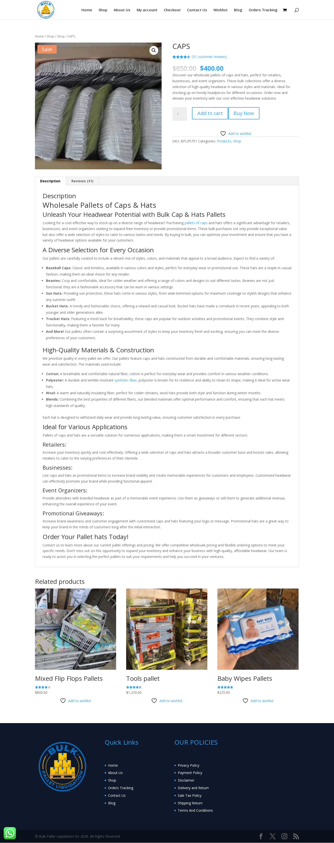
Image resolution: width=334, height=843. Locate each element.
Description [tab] (50, 181)
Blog (238, 10)
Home (86, 10)
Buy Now (244, 113)
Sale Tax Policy (189, 795)
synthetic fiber (125, 380)
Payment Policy (190, 772)
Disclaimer (186, 780)
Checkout (172, 10)
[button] (153, 50)
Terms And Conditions (195, 810)
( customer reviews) (209, 56)
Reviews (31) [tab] (82, 181)
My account (147, 10)
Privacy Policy (188, 765)
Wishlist (220, 10)
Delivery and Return (193, 787)
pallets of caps (196, 222)
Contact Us (197, 10)
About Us (122, 10)
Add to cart (210, 113)
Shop (103, 10)
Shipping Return (190, 803)
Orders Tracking (263, 10)
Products (224, 141)
